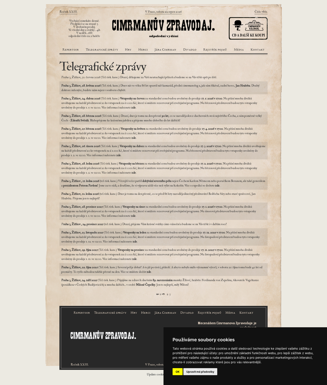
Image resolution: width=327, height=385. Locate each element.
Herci (143, 49)
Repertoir (70, 49)
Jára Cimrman (165, 49)
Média (239, 49)
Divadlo (189, 49)
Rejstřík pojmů (215, 49)
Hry (128, 49)
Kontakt (258, 49)
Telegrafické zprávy (102, 49)
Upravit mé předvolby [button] (200, 371)
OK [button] (178, 371)
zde (217, 185)
